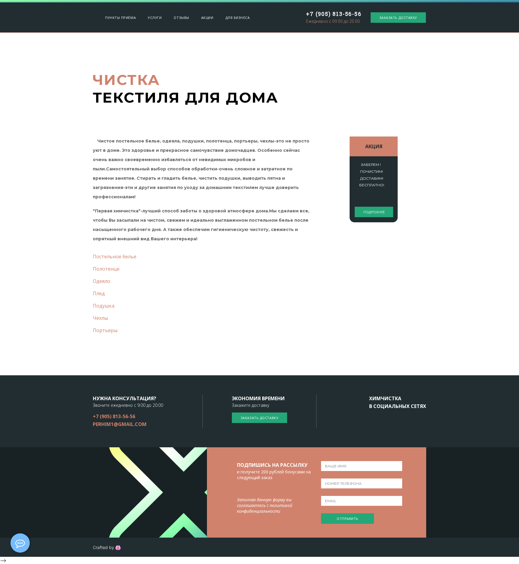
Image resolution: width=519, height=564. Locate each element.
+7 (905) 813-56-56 (333, 13)
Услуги (155, 17)
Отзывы (181, 17)
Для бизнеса (238, 17)
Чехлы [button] (100, 318)
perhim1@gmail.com (120, 424)
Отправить (347, 518)
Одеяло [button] (101, 281)
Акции (207, 17)
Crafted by (104, 547)
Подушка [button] (103, 305)
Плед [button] (99, 293)
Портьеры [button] (105, 330)
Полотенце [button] (106, 269)
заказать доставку (398, 17)
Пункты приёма (120, 17)
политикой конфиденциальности (264, 508)
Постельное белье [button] (114, 256)
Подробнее (374, 212)
